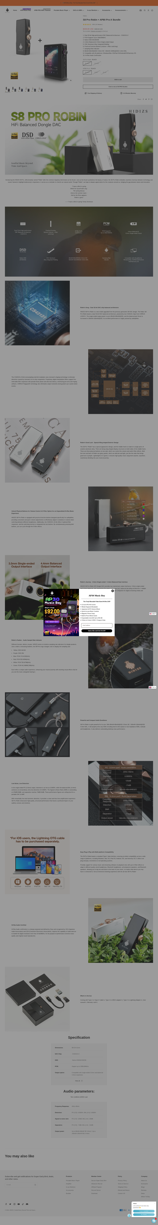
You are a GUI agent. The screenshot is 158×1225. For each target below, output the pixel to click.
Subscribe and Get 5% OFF (97, 631)
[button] (153, 1220)
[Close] (113, 591)
